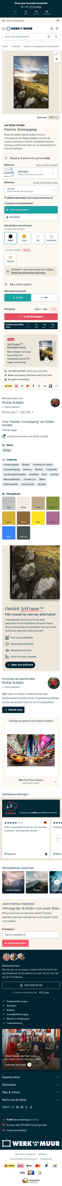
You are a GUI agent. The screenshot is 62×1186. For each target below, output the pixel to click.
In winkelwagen (33, 316)
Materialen (9, 1084)
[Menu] (3, 29)
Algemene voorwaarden (25, 1154)
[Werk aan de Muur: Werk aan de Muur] (58, 1099)
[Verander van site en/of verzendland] (58, 20)
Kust (44, 474)
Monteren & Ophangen (18, 1018)
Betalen (11, 1010)
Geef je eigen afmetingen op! (30, 197)
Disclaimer (42, 1154)
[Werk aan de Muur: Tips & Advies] (58, 1092)
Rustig (7, 450)
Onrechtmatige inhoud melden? (24, 1159)
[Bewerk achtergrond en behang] (56, 59)
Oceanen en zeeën (42, 464)
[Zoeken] (56, 36)
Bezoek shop (9, 411)
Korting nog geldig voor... (32, 325)
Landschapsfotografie (15, 474)
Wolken (39, 469)
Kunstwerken (11, 1077)
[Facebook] (22, 1107)
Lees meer (25, 411)
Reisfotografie (11, 484)
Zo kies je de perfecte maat (45, 182)
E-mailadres (8, 929)
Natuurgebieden (12, 479)
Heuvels (42, 484)
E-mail (46, 992)
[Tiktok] (31, 1107)
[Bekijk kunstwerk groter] (56, 53)
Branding (33, 474)
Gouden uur (30, 479)
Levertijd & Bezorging (17, 1014)
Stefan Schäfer (17, 125)
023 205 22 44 (33, 985)
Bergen (26, 464)
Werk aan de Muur (14, 1099)
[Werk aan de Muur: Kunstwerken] (58, 1077)
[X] (26, 1107)
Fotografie (51, 469)
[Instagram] (12, 1107)
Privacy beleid (46, 1159)
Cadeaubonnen (14, 1023)
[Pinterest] (17, 1107)
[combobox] (24, 36)
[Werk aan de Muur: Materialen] (58, 1084)
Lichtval (54, 474)
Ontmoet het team (15, 1064)
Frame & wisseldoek (19, 209)
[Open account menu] (52, 29)
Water (42, 479)
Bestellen (11, 1005)
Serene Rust (27, 484)
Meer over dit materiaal (47, 165)
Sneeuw (27, 469)
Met (46, 297)
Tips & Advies (11, 1092)
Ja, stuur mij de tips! (15, 943)
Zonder (19, 297)
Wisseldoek (15, 217)
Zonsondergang (12, 469)
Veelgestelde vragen (17, 1001)
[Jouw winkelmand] (57, 28)
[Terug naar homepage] (19, 28)
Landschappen (11, 464)
